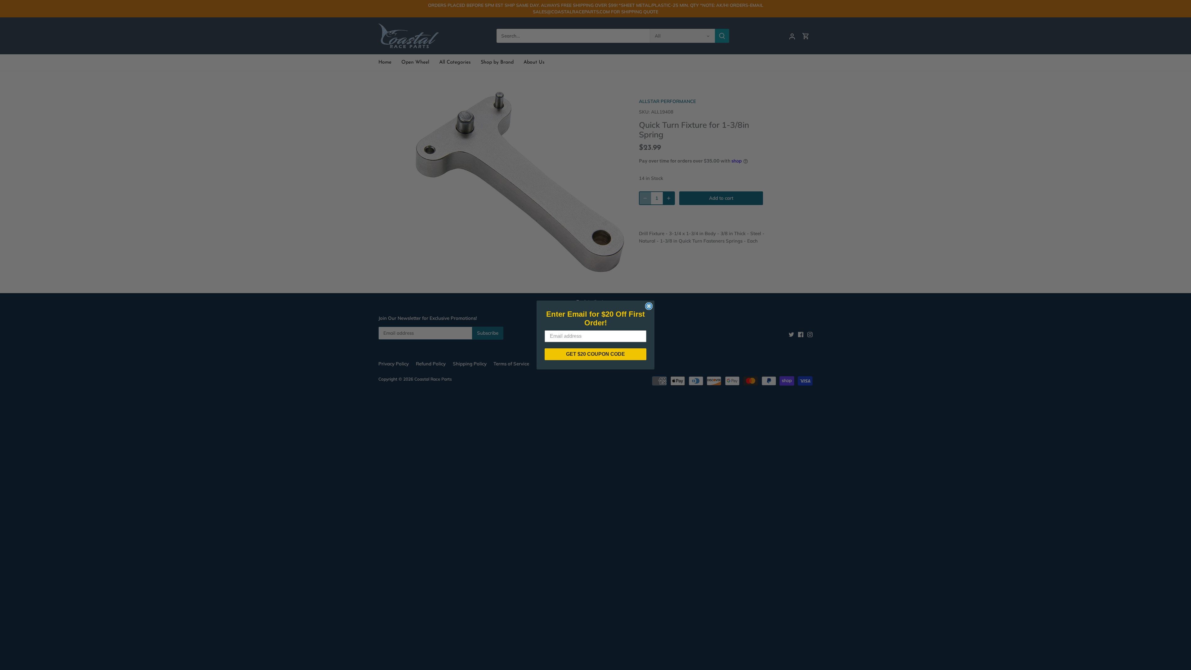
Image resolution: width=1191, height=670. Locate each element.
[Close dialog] (649, 306)
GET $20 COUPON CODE (595, 354)
